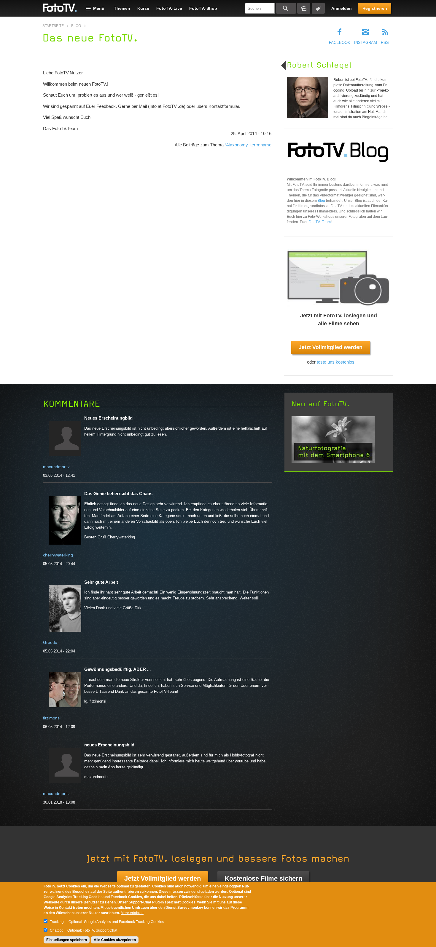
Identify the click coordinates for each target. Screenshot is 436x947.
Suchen (286, 8)
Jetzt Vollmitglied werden (330, 347)
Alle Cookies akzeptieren (115, 940)
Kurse (143, 8)
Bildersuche (303, 8)
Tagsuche (318, 8)
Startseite (53, 26)
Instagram (365, 42)
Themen (122, 8)
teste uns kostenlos (335, 361)
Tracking (57, 922)
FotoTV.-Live (169, 8)
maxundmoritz (56, 466)
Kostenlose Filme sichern (263, 878)
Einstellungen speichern (66, 940)
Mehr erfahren (132, 913)
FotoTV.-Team (319, 222)
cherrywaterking (58, 555)
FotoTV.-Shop (203, 8)
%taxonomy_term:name (248, 144)
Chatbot (56, 930)
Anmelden (341, 8)
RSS (385, 42)
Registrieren (374, 8)
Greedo (50, 642)
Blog (76, 26)
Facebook (339, 42)
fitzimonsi (52, 718)
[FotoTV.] (60, 8)
